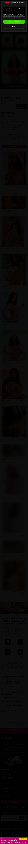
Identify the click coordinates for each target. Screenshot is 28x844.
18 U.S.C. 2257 (5, 17)
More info (24, 842)
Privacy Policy (22, 17)
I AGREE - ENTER (14, 22)
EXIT (14, 27)
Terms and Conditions (13, 17)
